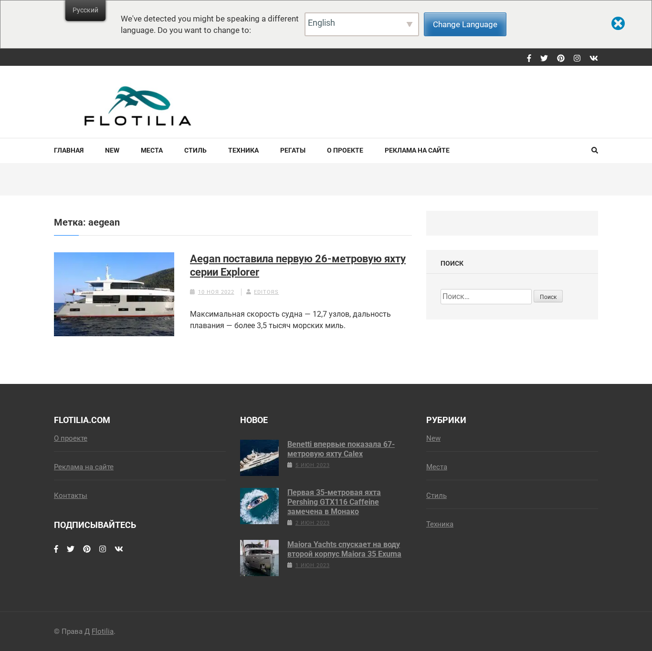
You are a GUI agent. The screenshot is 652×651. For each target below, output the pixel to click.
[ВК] (593, 58)
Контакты (70, 495)
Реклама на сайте (417, 150)
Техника (243, 150)
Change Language (465, 24)
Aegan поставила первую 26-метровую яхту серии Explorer (298, 265)
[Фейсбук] (529, 58)
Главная (69, 150)
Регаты (292, 150)
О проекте (345, 150)
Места (152, 150)
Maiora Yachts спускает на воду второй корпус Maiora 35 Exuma (344, 549)
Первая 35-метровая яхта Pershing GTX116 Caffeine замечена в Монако (334, 502)
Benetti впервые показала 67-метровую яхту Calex (341, 449)
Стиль (195, 150)
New (112, 150)
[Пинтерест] (561, 58)
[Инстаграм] (577, 58)
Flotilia (103, 631)
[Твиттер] (544, 58)
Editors (266, 292)
